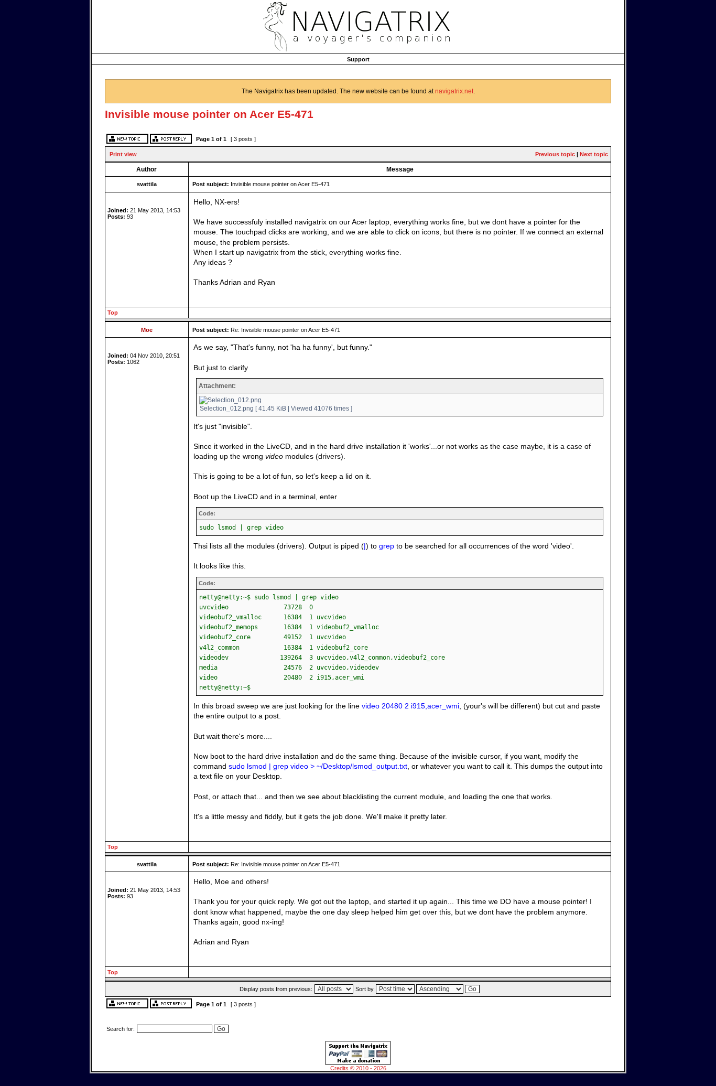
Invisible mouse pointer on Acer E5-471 (209, 114)
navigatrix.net (454, 91)
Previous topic (555, 154)
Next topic (594, 154)
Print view (123, 154)
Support (358, 59)
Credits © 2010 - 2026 (358, 1068)
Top (112, 312)
